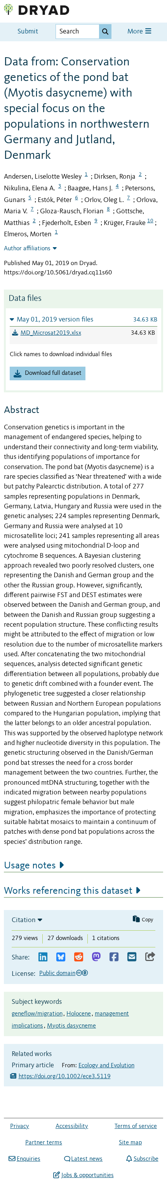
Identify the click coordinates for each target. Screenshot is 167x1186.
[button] (83, 319)
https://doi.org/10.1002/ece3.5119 (65, 1077)
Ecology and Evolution (106, 1066)
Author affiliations (27, 249)
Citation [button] (24, 920)
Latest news (87, 1159)
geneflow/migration (37, 1014)
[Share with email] (131, 957)
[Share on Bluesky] (60, 957)
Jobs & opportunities (87, 1175)
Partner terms (43, 1143)
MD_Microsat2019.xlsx (51, 333)
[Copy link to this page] (150, 957)
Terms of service (136, 1126)
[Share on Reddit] (78, 957)
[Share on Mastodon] (96, 957)
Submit (27, 31)
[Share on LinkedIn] (42, 957)
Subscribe (146, 1159)
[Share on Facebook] (114, 957)
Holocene (78, 1014)
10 (150, 220)
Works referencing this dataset (68, 891)
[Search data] (105, 31)
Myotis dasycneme (71, 1026)
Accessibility (72, 1126)
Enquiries (28, 1159)
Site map (130, 1143)
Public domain (57, 973)
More (135, 31)
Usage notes (30, 866)
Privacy (19, 1126)
